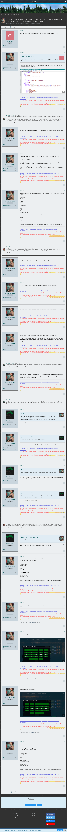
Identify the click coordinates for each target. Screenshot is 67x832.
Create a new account (31, 802)
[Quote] (64, 47)
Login (39, 805)
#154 (64, 489)
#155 (64, 533)
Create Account (30, 805)
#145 (64, 190)
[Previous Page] (2, 27)
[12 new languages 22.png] (42, 81)
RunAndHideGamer (11, 23)
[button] (2, 2)
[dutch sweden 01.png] (42, 650)
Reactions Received (6, 67)
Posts (4, 45)
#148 (64, 307)
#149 (64, 333)
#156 (64, 556)
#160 (64, 741)
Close (65, 830)
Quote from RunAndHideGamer (29, 414)
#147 (64, 282)
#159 (64, 687)
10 (14, 27)
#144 (64, 153)
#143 (64, 128)
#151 (64, 409)
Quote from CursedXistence (28, 437)
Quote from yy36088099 (27, 56)
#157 (64, 602)
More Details (60, 830)
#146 (64, 258)
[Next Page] (16, 27)
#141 (64, 30)
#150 (64, 372)
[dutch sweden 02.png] (42, 704)
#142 (64, 52)
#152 (64, 432)
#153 (64, 465)
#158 (64, 631)
